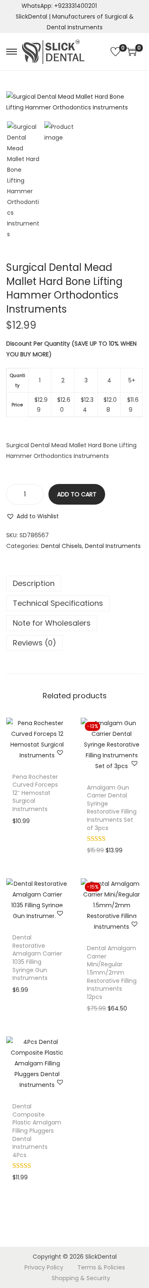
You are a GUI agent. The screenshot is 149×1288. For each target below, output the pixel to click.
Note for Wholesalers (52, 623)
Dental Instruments (113, 546)
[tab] (74, 583)
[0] (115, 52)
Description (34, 583)
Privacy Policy (43, 1267)
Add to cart (76, 494)
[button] (32, 516)
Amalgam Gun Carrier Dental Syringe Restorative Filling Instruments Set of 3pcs (112, 807)
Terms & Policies (101, 1267)
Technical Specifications (58, 603)
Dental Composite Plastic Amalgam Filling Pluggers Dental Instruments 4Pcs (36, 1130)
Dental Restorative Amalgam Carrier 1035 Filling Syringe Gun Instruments (37, 957)
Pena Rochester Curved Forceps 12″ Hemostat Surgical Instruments (35, 793)
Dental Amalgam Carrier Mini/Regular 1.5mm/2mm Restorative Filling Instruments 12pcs (112, 972)
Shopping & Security (81, 1278)
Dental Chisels (61, 546)
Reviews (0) (34, 643)
